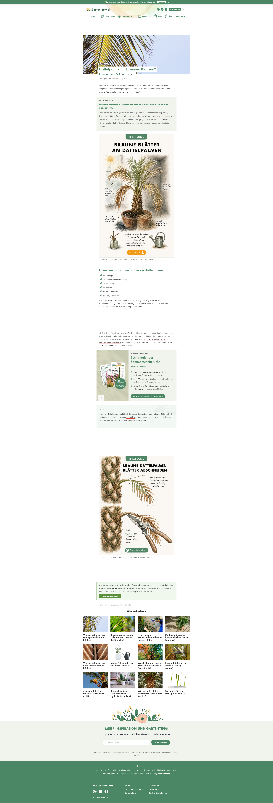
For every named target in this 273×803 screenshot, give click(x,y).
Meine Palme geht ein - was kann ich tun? (122, 664)
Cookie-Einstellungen (158, 793)
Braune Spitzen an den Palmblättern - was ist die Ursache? (122, 637)
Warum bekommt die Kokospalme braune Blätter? (94, 665)
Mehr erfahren (164, 773)
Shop (160, 16)
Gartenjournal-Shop (134, 789)
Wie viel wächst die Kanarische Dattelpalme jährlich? (150, 693)
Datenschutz (154, 789)
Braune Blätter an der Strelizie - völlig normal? (176, 665)
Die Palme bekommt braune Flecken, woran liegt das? (177, 637)
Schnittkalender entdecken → (110, 596)
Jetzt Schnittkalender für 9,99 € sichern (148, 396)
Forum (93, 16)
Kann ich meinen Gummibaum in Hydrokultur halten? (120, 693)
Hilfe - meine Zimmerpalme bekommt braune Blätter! (150, 637)
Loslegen (161, 2)
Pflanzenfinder (127, 16)
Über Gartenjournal (176, 16)
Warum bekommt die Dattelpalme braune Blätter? (94, 637)
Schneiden (130, 417)
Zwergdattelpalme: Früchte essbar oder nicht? (93, 693)
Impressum (154, 785)
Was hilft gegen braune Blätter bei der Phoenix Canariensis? (150, 665)
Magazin (145, 16)
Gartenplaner (110, 16)
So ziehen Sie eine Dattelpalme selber (174, 692)
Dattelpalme (125, 85)
